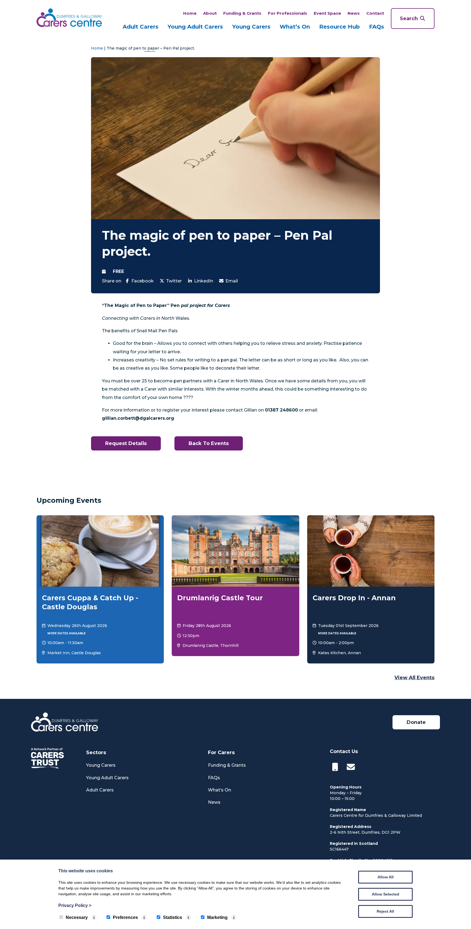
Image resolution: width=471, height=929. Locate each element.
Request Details (126, 443)
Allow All (386, 877)
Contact (375, 13)
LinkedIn (203, 281)
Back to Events (209, 443)
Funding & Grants (242, 13)
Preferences (125, 917)
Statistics (172, 917)
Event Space (327, 13)
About (210, 13)
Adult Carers (140, 26)
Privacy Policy (74, 905)
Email (231, 281)
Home (190, 13)
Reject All (385, 911)
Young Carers (251, 26)
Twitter (174, 281)
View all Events (414, 678)
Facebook (142, 281)
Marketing (217, 917)
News (354, 13)
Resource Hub (339, 26)
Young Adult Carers (195, 26)
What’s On (295, 26)
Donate (416, 722)
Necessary (77, 917)
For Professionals (287, 13)
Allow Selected (385, 894)
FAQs (376, 26)
